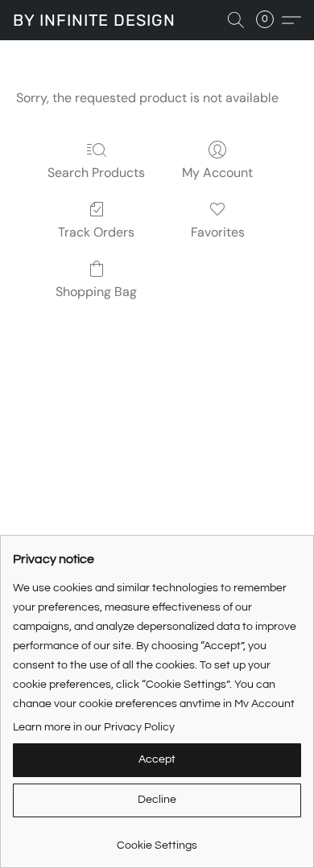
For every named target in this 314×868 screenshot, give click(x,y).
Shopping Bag (96, 291)
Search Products (96, 172)
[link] (157, 839)
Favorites (218, 232)
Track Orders (96, 232)
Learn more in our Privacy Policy (94, 727)
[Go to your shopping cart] (270, 20)
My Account (217, 172)
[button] (94, 20)
